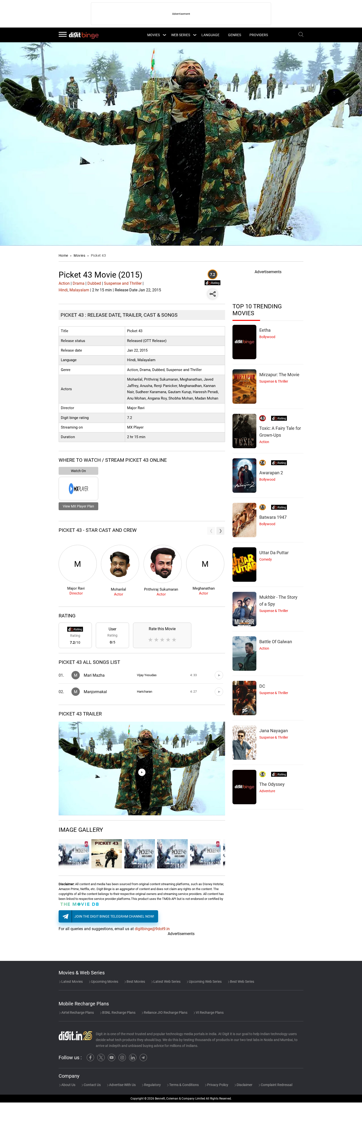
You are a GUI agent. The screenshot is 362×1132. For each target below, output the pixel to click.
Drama (78, 283)
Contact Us (92, 1085)
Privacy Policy (217, 1085)
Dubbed (94, 283)
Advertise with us (122, 1085)
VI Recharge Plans (209, 1012)
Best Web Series (241, 981)
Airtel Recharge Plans (77, 1012)
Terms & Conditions (183, 1085)
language (210, 35)
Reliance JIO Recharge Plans (165, 1012)
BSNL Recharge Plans (118, 1012)
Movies (80, 255)
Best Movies (135, 981)
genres (234, 35)
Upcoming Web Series (205, 981)
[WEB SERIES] (194, 35)
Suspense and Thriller (123, 283)
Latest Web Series (167, 981)
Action (64, 283)
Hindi (63, 290)
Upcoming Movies (104, 981)
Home (63, 255)
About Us (68, 1085)
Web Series (180, 35)
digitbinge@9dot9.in (152, 928)
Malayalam (79, 290)
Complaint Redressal (276, 1085)
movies (153, 35)
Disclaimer (244, 1085)
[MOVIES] (164, 35)
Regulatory (152, 1085)
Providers (258, 35)
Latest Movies (72, 981)
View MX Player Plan (78, 506)
